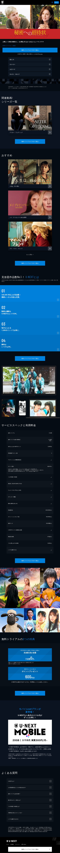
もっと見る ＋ (30, 254)
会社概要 (12, 844)
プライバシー (17, 844)
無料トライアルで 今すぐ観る (30, 50)
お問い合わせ (23, 844)
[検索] (52, 2)
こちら (41, 54)
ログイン (56, 2)
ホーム (8, 844)
